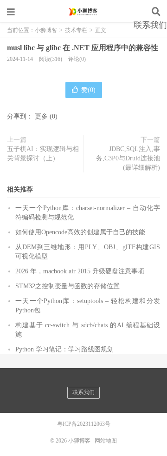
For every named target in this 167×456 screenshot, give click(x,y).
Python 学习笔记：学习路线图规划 (64, 349)
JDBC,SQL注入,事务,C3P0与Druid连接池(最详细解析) (128, 158)
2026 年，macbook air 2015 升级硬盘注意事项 (79, 271)
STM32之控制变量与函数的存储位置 (67, 286)
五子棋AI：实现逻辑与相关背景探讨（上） (43, 153)
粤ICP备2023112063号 (83, 424)
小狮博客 (83, 11)
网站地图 (106, 440)
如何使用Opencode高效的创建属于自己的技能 (80, 232)
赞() (88, 89)
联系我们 (150, 25)
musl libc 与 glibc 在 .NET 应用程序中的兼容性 (82, 48)
